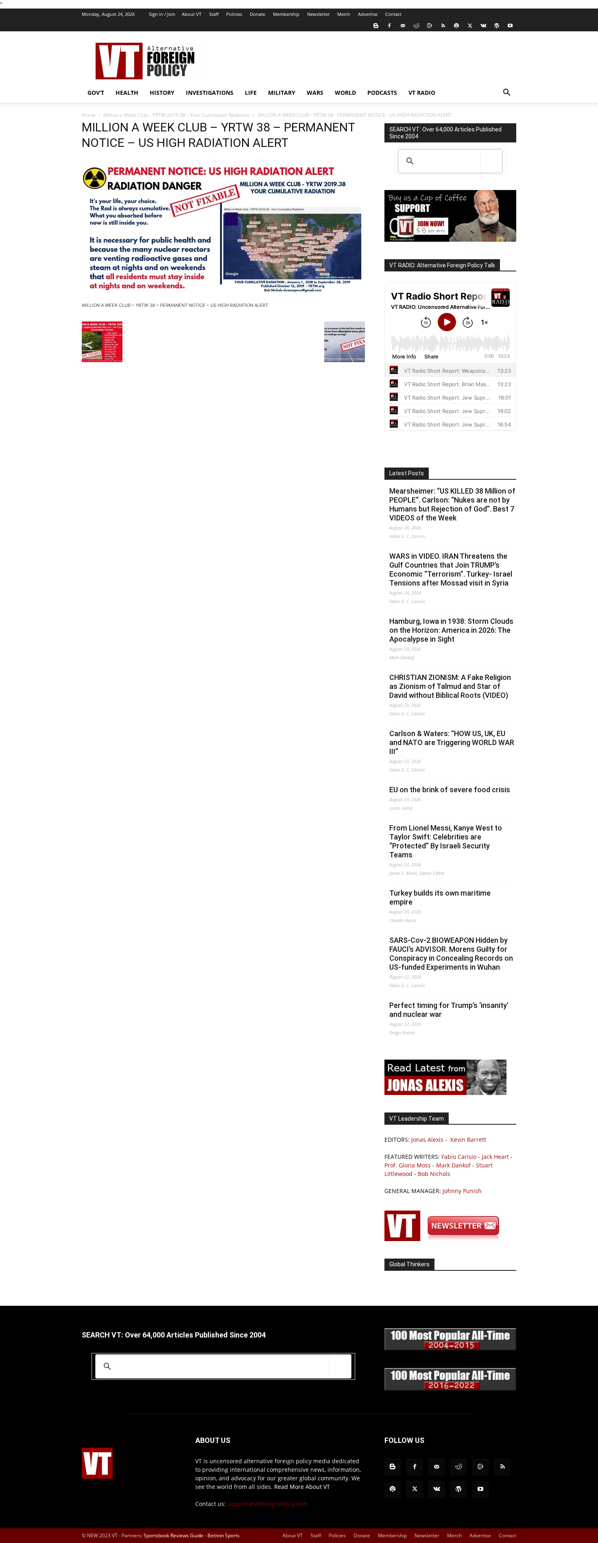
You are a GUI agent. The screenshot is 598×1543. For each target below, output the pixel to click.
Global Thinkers (409, 1264)
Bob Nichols (434, 1174)
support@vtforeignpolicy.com (267, 1504)
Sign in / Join (162, 14)
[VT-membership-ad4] (450, 239)
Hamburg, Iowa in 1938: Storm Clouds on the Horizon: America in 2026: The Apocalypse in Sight (451, 630)
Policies (234, 14)
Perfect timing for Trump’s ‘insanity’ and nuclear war (449, 1009)
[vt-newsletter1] (445, 1239)
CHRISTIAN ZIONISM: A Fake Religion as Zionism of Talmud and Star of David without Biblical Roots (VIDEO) (450, 686)
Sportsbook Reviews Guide (173, 1535)
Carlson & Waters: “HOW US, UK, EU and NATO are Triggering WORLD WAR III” (451, 742)
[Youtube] (510, 25)
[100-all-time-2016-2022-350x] (450, 1388)
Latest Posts (406, 473)
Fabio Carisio (458, 1157)
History (162, 92)
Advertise (368, 14)
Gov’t (95, 92)
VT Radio (421, 92)
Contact (393, 14)
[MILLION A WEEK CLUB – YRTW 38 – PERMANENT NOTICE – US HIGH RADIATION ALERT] (223, 297)
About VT (191, 14)
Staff (213, 14)
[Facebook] (389, 25)
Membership (286, 14)
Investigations (210, 92)
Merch (343, 14)
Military (281, 92)
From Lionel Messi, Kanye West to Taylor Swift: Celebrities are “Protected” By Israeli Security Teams (445, 841)
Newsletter (318, 14)
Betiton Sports (223, 1535)
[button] (506, 93)
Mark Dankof (453, 1165)
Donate (257, 14)
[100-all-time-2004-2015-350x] (450, 1348)
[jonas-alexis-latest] (445, 1093)
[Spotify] (456, 25)
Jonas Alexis (427, 1139)
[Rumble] (429, 25)
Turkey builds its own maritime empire (440, 897)
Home (89, 114)
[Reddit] (416, 25)
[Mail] (403, 25)
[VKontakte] (483, 25)
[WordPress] (497, 25)
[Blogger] (376, 25)
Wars (315, 92)
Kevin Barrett (468, 1139)
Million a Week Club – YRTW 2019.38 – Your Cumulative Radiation (176, 114)
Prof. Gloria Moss (407, 1165)
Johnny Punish (462, 1191)
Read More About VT (302, 1487)
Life (251, 92)
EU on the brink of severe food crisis (449, 789)
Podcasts (382, 92)
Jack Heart (495, 1157)
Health (127, 92)
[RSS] (443, 25)
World (345, 92)
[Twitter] (470, 25)
